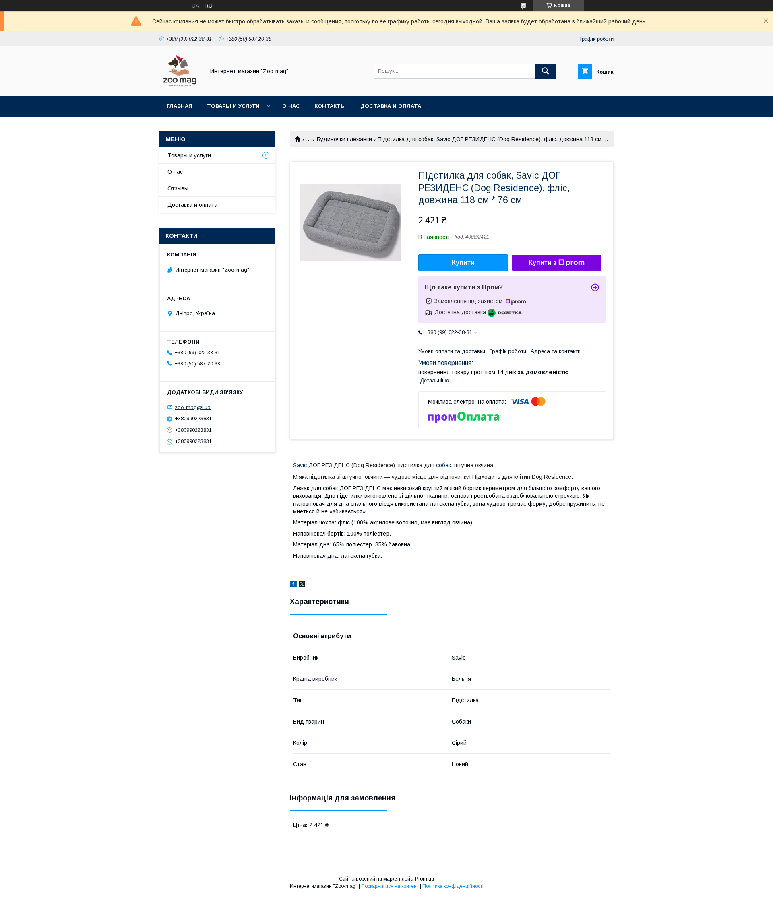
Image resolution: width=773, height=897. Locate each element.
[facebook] (293, 585)
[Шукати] (545, 71)
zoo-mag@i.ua (193, 407)
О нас (291, 106)
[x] (302, 585)
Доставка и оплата (390, 106)
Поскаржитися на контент (390, 886)
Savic (300, 465)
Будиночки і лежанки (344, 139)
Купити (463, 262)
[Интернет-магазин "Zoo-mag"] (179, 85)
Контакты (330, 106)
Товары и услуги (233, 106)
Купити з (542, 262)
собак (443, 465)
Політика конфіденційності (453, 886)
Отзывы (177, 188)
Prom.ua (424, 879)
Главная (179, 106)
